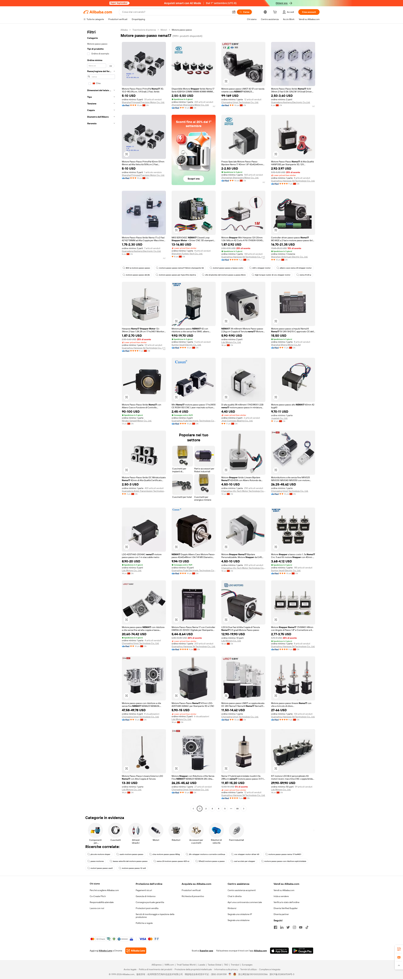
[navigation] (101, 419)
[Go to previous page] (193, 808)
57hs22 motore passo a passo (212, 861)
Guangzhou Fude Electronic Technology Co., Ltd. (194, 420)
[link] (399, 949)
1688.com (169, 964)
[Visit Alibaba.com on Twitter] (288, 927)
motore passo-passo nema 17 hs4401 (284, 854)
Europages (247, 964)
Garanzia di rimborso (146, 896)
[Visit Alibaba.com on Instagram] (294, 927)
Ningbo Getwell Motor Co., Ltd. (137, 420)
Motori (164, 30)
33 (237, 809)
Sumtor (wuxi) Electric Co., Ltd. (186, 344)
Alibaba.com (260, 950)
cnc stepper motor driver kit (246, 854)
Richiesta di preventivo (193, 896)
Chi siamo (95, 883)
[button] (234, 12)
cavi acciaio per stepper (244, 861)
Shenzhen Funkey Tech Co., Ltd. (187, 253)
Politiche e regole (144, 923)
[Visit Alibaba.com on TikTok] (307, 927)
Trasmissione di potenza (144, 30)
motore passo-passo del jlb (138, 275)
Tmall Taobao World (186, 964)
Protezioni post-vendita (147, 908)
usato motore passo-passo (131, 854)
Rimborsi (232, 908)
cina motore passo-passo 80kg (166, 854)
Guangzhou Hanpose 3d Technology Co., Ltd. (293, 181)
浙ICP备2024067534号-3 (282, 974)
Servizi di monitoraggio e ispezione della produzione (155, 915)
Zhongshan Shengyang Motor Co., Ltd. (190, 105)
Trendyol (235, 964)
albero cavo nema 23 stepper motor (296, 268)
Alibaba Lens (105, 950)
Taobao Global (214, 964)
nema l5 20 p (305, 275)
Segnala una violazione (239, 920)
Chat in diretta (234, 896)
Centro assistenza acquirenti (242, 890)
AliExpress (157, 964)
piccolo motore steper (100, 854)
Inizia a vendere (281, 896)
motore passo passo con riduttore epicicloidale (285, 861)
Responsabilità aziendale (102, 902)
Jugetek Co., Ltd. (279, 418)
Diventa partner (281, 914)
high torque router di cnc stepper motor (272, 275)
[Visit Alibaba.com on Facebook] (275, 927)
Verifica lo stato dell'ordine (286, 902)
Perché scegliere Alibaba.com (104, 890)
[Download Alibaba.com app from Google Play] (302, 950)
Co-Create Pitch (98, 896)
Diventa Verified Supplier (286, 908)
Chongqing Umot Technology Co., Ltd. (239, 102)
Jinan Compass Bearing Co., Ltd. (237, 420)
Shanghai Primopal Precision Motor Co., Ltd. (143, 102)
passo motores (97, 861)
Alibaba (124, 30)
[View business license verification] (229, 974)
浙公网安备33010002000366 (253, 974)
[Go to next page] (244, 808)
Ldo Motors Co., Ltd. (231, 342)
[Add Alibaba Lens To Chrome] (135, 950)
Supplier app (206, 950)
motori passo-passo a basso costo (228, 268)
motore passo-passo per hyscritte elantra (177, 275)
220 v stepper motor (261, 268)
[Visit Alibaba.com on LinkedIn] (282, 927)
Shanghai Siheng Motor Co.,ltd (286, 344)
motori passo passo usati (102, 868)
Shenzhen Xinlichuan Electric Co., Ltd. (289, 257)
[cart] (275, 12)
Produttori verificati (191, 890)
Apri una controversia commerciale (245, 902)
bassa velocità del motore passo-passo (130, 861)
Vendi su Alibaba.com (284, 890)
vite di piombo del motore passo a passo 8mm (225, 275)
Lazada (201, 964)
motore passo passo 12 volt (134, 868)
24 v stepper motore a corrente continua (207, 854)
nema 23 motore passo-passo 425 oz (173, 861)
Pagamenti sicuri (144, 890)
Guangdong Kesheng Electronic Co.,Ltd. (290, 102)
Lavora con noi (97, 908)
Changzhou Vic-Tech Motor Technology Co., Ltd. (243, 491)
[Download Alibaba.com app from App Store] (279, 950)
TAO (226, 964)
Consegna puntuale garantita (150, 902)
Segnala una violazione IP (240, 914)
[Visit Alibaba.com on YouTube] (301, 927)
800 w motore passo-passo (138, 268)
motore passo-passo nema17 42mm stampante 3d (181, 268)
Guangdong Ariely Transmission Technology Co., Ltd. (144, 491)
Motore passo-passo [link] (182, 30)
